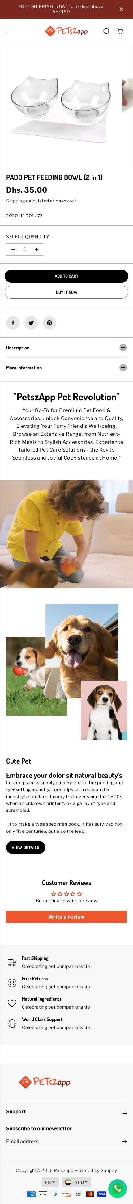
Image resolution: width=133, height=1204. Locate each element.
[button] (10, 31)
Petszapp (64, 1170)
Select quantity (27, 236)
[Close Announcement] (121, 9)
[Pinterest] (49, 323)
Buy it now (66, 292)
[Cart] (120, 31)
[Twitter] (31, 323)
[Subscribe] (124, 1142)
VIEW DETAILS (25, 847)
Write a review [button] (66, 917)
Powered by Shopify (96, 1170)
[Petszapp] (66, 31)
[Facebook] (13, 323)
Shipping (15, 200)
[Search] (106, 31)
